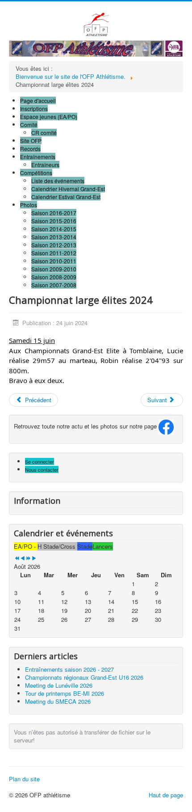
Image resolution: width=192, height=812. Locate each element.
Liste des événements (57, 180)
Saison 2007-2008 (53, 285)
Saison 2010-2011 (53, 261)
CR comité (44, 132)
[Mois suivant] (34, 558)
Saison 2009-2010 (53, 269)
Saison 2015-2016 (53, 220)
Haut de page (166, 795)
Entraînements (37, 156)
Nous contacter (41, 469)
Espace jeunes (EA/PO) (48, 116)
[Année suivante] (28, 558)
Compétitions (36, 172)
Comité (29, 124)
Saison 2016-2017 (53, 212)
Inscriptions (34, 108)
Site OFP (31, 140)
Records (30, 148)
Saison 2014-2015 (53, 229)
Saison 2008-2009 (53, 277)
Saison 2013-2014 (53, 237)
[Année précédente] (17, 558)
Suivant (158, 400)
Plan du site (24, 779)
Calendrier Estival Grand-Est (65, 196)
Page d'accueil (38, 100)
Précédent (37, 400)
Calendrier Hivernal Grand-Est (68, 188)
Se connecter (39, 461)
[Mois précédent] (22, 558)
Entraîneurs (45, 164)
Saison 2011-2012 (53, 253)
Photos (28, 204)
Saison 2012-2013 (53, 245)
